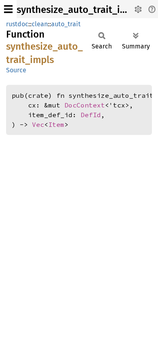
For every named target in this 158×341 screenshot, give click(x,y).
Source (16, 70)
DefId (91, 115)
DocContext (84, 105)
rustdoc (17, 24)
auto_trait (66, 24)
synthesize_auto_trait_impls (79, 9)
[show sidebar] (8, 9)
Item (56, 124)
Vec (38, 124)
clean (40, 24)
